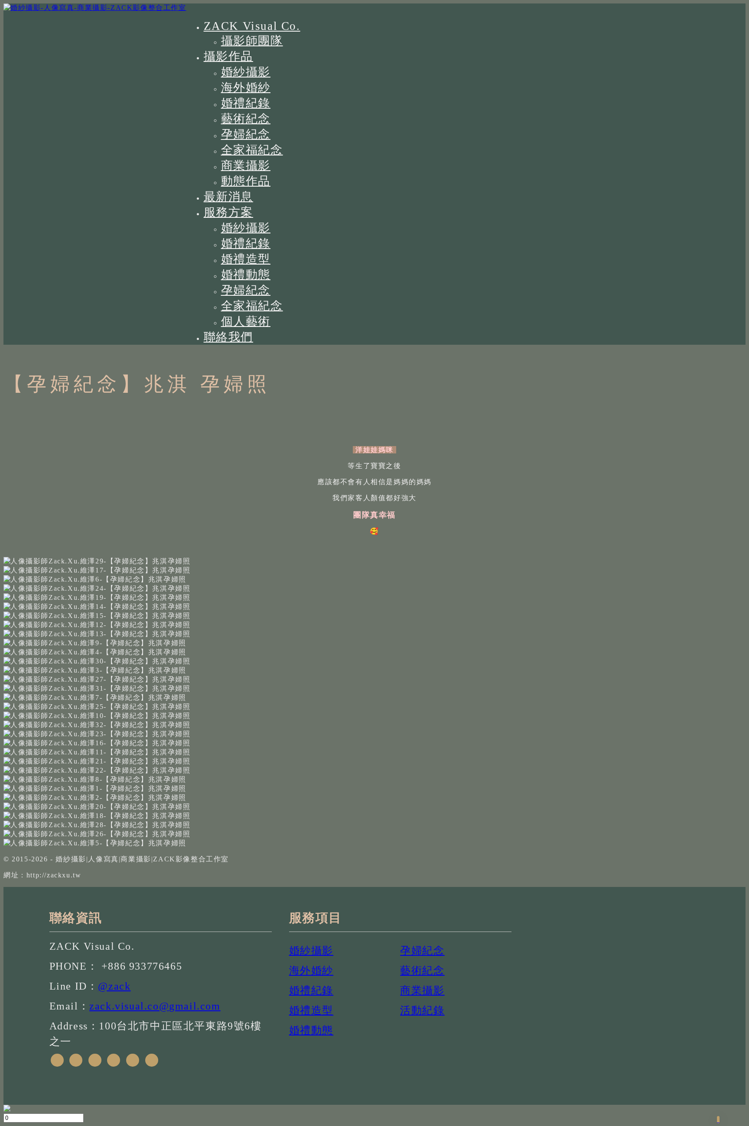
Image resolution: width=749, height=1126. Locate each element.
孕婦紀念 (245, 134)
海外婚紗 (245, 87)
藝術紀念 (245, 118)
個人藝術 (245, 321)
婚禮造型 (245, 258)
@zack (114, 986)
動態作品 (245, 181)
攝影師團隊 (252, 40)
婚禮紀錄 (245, 103)
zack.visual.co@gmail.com (154, 1006)
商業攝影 (245, 165)
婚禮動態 (245, 274)
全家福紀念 (252, 149)
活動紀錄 (422, 1010)
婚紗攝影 (245, 71)
